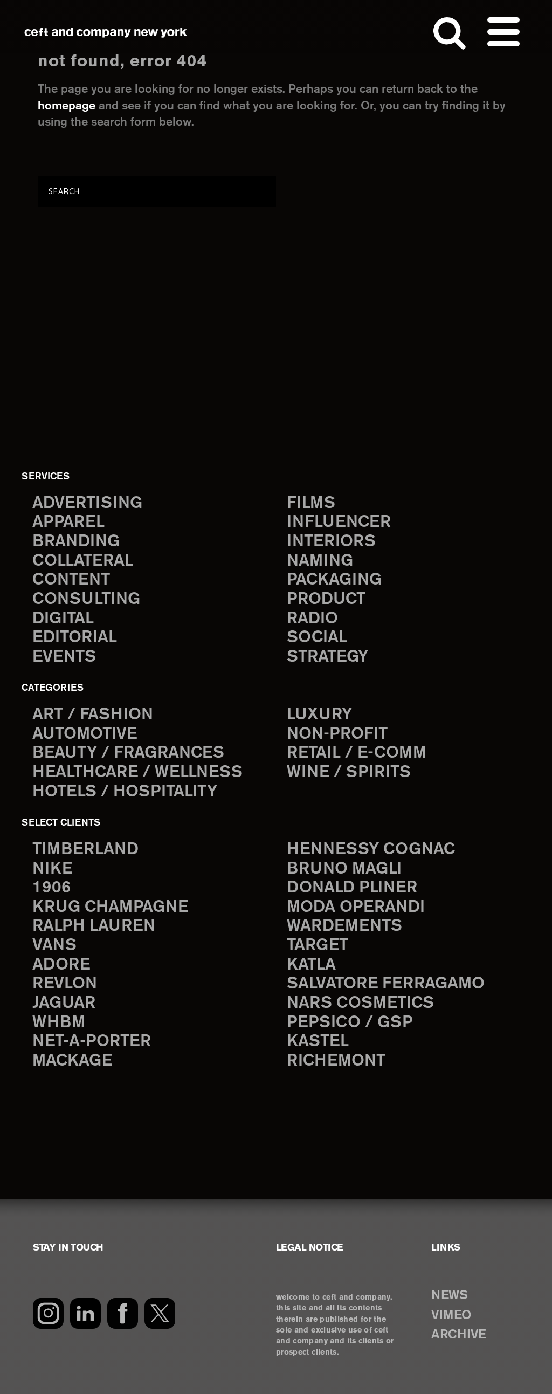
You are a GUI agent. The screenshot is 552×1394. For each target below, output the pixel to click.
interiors (331, 541)
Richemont (336, 1061)
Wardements (344, 926)
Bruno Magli (344, 869)
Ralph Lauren (93, 926)
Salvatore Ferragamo (386, 984)
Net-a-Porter (91, 1041)
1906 (51, 888)
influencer (339, 522)
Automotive (84, 734)
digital (63, 619)
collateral (82, 561)
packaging (334, 580)
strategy (327, 657)
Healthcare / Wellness (137, 772)
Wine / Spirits (349, 772)
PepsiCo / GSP (349, 1022)
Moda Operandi (356, 907)
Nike (52, 869)
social (317, 637)
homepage (66, 106)
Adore (61, 965)
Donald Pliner (352, 888)
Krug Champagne (110, 907)
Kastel (318, 1041)
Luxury (319, 715)
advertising (87, 503)
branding (76, 541)
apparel (68, 522)
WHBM (58, 1022)
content (71, 580)
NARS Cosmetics (360, 1003)
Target (317, 945)
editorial (74, 637)
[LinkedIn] (85, 1313)
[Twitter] (159, 1313)
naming (320, 561)
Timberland (85, 849)
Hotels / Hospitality (124, 792)
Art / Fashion (92, 715)
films (311, 503)
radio (312, 619)
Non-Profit (337, 734)
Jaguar (63, 1003)
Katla (311, 965)
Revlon (64, 984)
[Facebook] (122, 1313)
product (326, 599)
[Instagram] (48, 1313)
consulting (86, 599)
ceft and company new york (106, 32)
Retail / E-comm (356, 753)
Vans (54, 945)
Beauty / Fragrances (128, 753)
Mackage (72, 1061)
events (64, 657)
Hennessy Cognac (371, 849)
